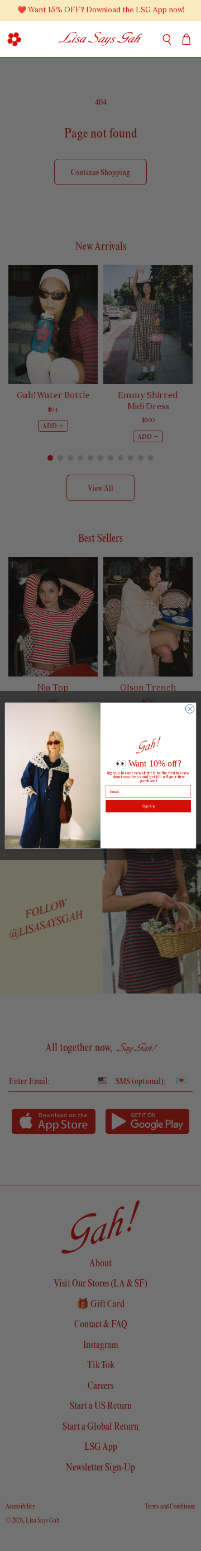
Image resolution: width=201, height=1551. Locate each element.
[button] (14, 39)
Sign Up (148, 806)
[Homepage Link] (101, 39)
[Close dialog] (189, 708)
